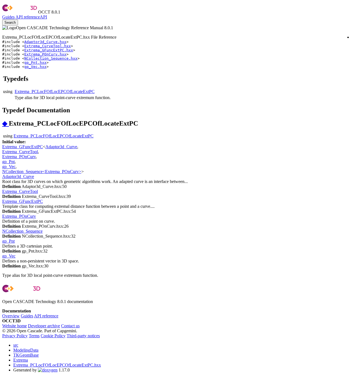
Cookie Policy (53, 335)
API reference (46, 316)
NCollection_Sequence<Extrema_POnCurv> (41, 171)
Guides (8, 17)
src (15, 345)
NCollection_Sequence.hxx (50, 58)
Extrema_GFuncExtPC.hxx (48, 50)
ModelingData (25, 350)
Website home (14, 325)
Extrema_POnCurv (19, 156)
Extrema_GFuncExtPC (22, 146)
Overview (11, 316)
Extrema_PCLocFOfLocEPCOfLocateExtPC (55, 91)
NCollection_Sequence (22, 231)
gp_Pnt (8, 161)
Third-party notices (83, 335)
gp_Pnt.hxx (35, 62)
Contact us (70, 325)
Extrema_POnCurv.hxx (45, 54)
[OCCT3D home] (19, 12)
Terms (34, 335)
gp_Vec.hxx (35, 67)
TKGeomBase (26, 355)
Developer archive (44, 325)
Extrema (20, 360)
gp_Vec (8, 166)
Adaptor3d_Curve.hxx (45, 42)
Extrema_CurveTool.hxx (47, 46)
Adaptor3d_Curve (61, 146)
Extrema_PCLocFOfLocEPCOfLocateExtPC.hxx (57, 365)
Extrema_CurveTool (20, 151)
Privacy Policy (15, 335)
